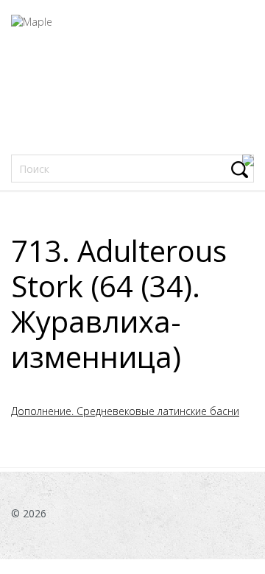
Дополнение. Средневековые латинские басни (125, 411)
